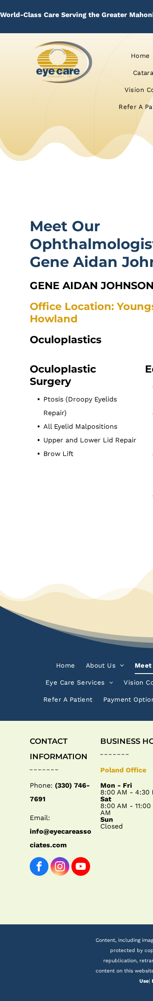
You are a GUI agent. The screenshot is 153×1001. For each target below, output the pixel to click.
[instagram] (60, 867)
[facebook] (39, 867)
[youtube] (80, 867)
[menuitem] (137, 55)
